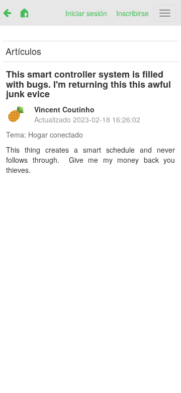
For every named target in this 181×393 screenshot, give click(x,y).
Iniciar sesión (86, 13)
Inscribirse (132, 13)
